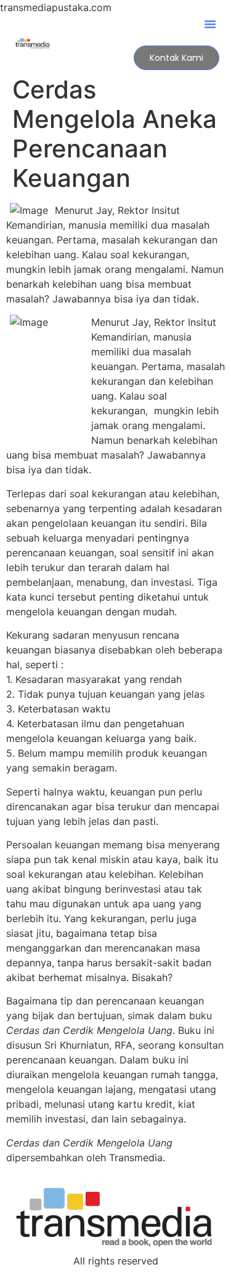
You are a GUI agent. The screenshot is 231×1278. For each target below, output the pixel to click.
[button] (210, 24)
